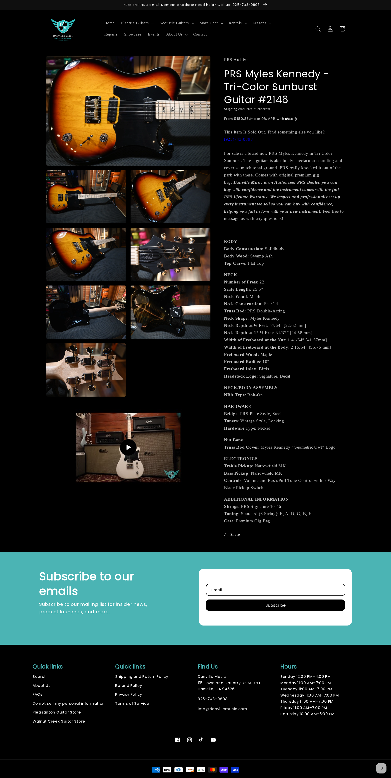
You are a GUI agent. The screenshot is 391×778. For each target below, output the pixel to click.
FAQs (38, 694)
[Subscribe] (275, 605)
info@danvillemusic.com (222, 708)
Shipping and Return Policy (141, 676)
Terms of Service (132, 703)
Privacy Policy (128, 694)
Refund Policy (128, 685)
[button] (137, 23)
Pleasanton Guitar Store (57, 712)
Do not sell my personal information (69, 703)
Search (40, 676)
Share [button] (235, 534)
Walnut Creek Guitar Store (59, 721)
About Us (42, 685)
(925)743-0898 (238, 139)
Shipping (230, 109)
